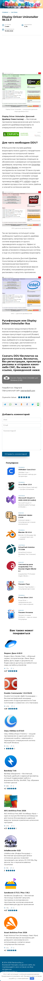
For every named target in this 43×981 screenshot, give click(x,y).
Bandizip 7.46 (10, 771)
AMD (17, 182)
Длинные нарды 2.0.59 (25, 516)
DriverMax (36, 165)
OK (32, 978)
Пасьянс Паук (24, 584)
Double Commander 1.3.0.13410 (18, 693)
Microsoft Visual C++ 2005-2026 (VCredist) (27, 499)
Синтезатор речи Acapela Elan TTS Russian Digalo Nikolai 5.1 (27, 568)
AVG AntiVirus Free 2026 (15, 811)
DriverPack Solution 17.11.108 (26, 548)
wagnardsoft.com (27, 391)
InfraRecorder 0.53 (12, 850)
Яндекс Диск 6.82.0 (13, 653)
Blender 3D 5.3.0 (25, 532)
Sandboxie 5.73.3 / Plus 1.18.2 (17, 893)
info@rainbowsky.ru (9, 971)
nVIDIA (27, 182)
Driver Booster (12, 168)
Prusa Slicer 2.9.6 (25, 597)
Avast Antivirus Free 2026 (15, 933)
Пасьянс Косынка (25, 612)
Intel (34, 182)
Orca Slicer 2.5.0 (25, 484)
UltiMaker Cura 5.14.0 (26, 470)
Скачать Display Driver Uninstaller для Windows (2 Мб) (24, 379)
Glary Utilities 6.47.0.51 (14, 731)
